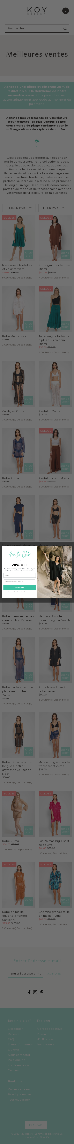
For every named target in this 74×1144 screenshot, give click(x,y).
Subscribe (19, 587)
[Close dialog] (69, 548)
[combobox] (18, 582)
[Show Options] (33, 582)
